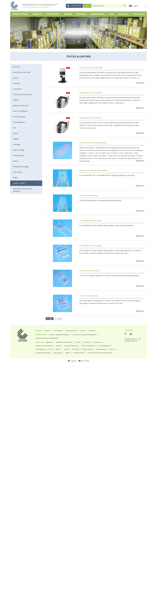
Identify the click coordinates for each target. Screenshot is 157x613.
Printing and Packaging (42, 353)
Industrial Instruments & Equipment (46, 338)
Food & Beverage (104, 346)
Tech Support (53, 14)
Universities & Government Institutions (99, 353)
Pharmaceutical (101, 349)
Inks (51, 349)
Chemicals (87, 342)
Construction (97, 342)
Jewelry (58, 349)
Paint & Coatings (87, 349)
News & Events (97, 14)
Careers (82, 331)
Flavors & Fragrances (88, 346)
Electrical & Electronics (71, 346)
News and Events (71, 331)
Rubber (67, 353)
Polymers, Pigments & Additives (59, 335)
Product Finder (20, 14)
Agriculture (49, 342)
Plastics (111, 349)
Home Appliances (41, 349)
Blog (111, 14)
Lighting (66, 349)
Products (37, 14)
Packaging (75, 349)
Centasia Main (76, 6)
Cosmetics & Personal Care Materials (84, 335)
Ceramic (77, 342)
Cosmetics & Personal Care (44, 346)
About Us (47, 331)
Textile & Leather (78, 353)
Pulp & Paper (57, 353)
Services (68, 14)
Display (58, 346)
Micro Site (124, 14)
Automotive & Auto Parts (64, 342)
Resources (81, 14)
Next (59, 319)
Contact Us (139, 14)
